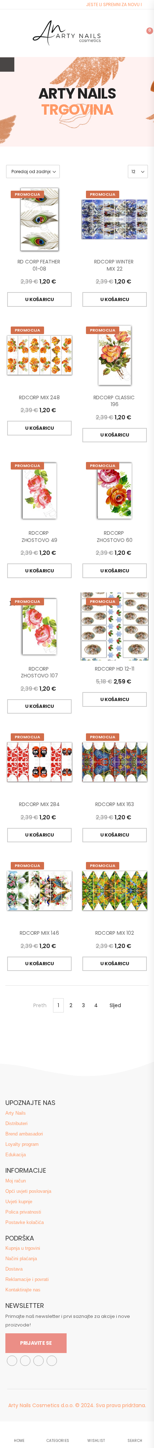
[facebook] (12, 1361)
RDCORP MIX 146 (39, 933)
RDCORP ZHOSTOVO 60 (114, 536)
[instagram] (25, 1361)
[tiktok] (38, 1361)
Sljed (115, 1005)
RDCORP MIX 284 (39, 804)
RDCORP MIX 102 (114, 933)
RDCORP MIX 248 (39, 397)
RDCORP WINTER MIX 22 (114, 265)
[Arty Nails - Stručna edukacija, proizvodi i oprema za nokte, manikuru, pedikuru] (66, 33)
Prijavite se (36, 1343)
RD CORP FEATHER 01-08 (40, 265)
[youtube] (52, 1361)
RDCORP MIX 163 (114, 804)
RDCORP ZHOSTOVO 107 (39, 672)
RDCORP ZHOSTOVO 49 (39, 536)
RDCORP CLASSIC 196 (114, 401)
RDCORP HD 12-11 (114, 668)
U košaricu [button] (39, 299)
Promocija (27, 194)
